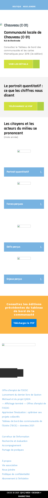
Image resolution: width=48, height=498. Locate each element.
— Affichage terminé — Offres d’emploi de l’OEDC (24, 405)
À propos (6, 461)
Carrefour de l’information (15, 436)
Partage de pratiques (13, 449)
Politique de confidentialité (15, 474)
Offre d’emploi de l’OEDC (15, 390)
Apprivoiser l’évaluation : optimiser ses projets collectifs (22, 414)
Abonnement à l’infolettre (15, 478)
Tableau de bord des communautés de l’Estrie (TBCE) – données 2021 (22, 423)
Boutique (17, 6)
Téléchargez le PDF (24, 323)
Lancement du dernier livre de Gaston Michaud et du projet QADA (21, 396)
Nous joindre (29, 6)
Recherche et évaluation (14, 441)
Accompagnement (11, 445)
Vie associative (9, 465)
